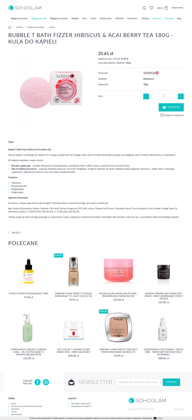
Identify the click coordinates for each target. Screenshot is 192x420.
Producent (103, 73)
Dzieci (93, 19)
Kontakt (15, 409)
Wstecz (15, 233)
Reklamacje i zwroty (81, 406)
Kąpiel (52, 27)
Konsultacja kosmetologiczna (26, 406)
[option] (51, 89)
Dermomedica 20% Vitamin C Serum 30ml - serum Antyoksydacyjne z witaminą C (163, 352)
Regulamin (16, 414)
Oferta (19, 27)
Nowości (157, 19)
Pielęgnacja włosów (59, 19)
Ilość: (100, 96)
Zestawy (145, 19)
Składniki (119, 19)
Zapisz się (171, 382)
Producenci (132, 19)
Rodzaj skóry (106, 19)
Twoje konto (177, 8)
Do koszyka (174, 107)
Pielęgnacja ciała (38, 19)
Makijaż (75, 19)
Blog (179, 19)
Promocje (169, 19)
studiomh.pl (179, 409)
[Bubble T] (151, 75)
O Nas (14, 412)
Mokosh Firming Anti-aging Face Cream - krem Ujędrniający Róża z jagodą (163, 296)
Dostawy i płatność (80, 404)
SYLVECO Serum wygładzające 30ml (28, 294)
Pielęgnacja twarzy (19, 19)
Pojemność (103, 85)
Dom (84, 19)
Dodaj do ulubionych (174, 115)
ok (155, 418)
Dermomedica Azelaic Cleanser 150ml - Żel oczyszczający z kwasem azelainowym (28, 352)
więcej (160, 418)
